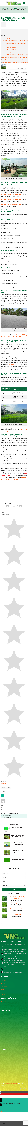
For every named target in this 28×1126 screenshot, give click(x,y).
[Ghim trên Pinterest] (18, 506)
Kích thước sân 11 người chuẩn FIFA (11, 204)
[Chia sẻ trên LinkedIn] (20, 506)
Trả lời (2, 1111)
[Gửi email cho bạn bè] (15, 506)
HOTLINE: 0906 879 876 (10, 968)
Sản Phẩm (4, 986)
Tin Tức (3, 992)
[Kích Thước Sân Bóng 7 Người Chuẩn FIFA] (7, 829)
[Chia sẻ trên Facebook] (10, 506)
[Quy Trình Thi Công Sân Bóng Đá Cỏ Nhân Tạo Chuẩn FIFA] (7, 852)
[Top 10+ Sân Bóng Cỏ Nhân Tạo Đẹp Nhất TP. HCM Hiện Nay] (7, 836)
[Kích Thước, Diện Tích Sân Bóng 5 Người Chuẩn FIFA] (7, 859)
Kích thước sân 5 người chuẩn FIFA (11, 194)
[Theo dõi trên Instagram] (23, 1089)
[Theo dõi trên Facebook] (20, 1089)
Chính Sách (4, 1002)
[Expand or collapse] (3, 31)
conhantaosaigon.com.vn (11, 1083)
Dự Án (2, 989)
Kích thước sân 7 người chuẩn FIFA (11, 199)
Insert (3, 1123)
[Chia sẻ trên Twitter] (12, 506)
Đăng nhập (3, 783)
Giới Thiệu (3, 980)
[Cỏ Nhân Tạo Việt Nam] (13, 3)
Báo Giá (3, 983)
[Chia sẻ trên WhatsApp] (7, 506)
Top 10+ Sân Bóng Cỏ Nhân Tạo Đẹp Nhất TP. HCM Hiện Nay (17, 836)
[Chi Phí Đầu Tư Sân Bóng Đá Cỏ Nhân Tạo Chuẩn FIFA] (7, 844)
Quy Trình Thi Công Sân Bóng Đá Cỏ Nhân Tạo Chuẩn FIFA (17, 852)
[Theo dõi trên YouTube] (26, 1089)
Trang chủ (4, 8)
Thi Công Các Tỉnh (14, 8)
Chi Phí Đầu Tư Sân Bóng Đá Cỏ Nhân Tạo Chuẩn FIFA (18, 844)
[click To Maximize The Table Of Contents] (3, 24)
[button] (3, 3)
